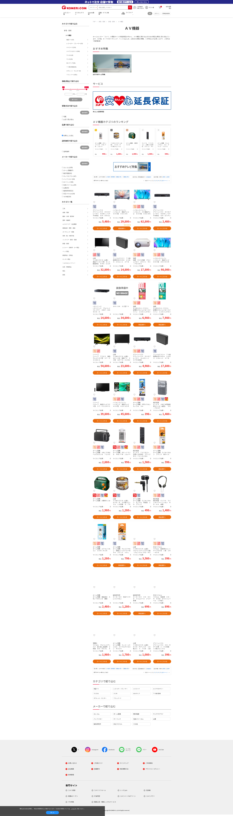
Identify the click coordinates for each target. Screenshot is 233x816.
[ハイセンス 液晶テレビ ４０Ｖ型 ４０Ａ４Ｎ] (122, 195)
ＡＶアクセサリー (158, 689)
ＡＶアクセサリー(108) (73, 51)
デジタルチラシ (79, 13)
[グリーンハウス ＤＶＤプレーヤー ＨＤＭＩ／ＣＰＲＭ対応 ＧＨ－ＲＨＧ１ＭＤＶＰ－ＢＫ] (102, 195)
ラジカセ (96, 693)
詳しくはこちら (142, 2)
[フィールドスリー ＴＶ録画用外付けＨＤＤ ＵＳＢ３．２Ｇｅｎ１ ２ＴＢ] (122, 243)
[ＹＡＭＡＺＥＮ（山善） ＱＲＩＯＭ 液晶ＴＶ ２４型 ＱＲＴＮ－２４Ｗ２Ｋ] (122, 339)
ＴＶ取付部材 (157, 693)
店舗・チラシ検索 (104, 13)
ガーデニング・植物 (68, 232)
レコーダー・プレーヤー (120, 689)
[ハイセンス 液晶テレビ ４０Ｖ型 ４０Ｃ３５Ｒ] (122, 387)
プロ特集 (71, 802)
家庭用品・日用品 (68, 255)
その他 (135, 724)
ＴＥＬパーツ (117, 698)
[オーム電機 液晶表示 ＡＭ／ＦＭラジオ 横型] (102, 580)
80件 (164, 177)
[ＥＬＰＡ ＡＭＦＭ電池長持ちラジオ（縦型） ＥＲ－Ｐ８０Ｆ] (162, 387)
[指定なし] (86, 89)
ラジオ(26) (69, 59)
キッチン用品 (66, 259)
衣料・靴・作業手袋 (68, 236)
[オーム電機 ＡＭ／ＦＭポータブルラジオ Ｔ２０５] (102, 435)
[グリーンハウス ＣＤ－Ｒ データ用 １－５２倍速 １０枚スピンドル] (162, 628)
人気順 (108, 177)
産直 (64, 274)
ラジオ (115, 693)
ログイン (157, 13)
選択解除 (85, 113)
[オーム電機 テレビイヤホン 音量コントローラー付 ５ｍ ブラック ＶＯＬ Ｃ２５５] (122, 532)
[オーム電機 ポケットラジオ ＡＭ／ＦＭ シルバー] (122, 435)
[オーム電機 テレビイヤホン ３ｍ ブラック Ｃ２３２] (162, 435)
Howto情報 (91, 13)
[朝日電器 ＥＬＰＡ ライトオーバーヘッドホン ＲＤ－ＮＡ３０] (162, 483)
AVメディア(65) (70, 63)
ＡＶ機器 (68, 35)
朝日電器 (136, 714)
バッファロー (98, 719)
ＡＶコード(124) (71, 47)
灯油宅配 (97, 796)
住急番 (148, 790)
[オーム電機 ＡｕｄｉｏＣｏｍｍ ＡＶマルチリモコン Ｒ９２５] (122, 628)
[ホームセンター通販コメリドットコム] (74, 9)
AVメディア (136, 693)
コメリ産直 (71, 790)
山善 (154, 719)
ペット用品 (66, 251)
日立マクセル (117, 724)
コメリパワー (150, 796)
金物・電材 (66, 212)
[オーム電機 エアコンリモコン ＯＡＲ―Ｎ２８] (102, 532)
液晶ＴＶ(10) (70, 39)
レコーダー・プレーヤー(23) (74, 43)
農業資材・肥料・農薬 (69, 228)
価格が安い (119, 177)
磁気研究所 (97, 724)
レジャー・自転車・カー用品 (71, 247)
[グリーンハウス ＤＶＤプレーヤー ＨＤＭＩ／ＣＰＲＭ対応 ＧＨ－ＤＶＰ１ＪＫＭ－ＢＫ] (162, 195)
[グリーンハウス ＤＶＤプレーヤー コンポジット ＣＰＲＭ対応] (142, 339)
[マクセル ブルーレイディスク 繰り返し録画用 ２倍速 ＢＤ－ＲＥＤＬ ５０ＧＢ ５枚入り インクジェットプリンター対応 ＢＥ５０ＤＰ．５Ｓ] (102, 628)
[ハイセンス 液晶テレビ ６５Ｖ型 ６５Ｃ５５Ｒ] (162, 243)
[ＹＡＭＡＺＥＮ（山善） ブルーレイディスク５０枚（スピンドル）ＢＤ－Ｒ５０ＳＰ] (142, 532)
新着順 (113, 177)
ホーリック (117, 719)
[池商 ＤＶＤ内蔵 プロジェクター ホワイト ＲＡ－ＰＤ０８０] (142, 243)
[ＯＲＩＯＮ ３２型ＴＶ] (122, 291)
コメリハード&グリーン (128, 796)
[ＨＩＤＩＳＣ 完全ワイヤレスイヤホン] (122, 580)
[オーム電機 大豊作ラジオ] (102, 483)
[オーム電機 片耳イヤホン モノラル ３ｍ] (142, 387)
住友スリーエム (138, 719)
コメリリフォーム (100, 790)
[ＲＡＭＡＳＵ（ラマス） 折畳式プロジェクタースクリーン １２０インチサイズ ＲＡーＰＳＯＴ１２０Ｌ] (162, 291)
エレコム (96, 714)
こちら (73, 808)
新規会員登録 (166, 13)
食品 (64, 271)
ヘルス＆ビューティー (69, 263)
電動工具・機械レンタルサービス (105, 802)
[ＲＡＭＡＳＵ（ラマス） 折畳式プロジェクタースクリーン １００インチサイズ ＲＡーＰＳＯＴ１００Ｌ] (142, 291)
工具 (64, 208)
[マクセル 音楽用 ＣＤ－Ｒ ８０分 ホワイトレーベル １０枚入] (162, 580)
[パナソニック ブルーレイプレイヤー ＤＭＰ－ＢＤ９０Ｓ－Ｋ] (102, 291)
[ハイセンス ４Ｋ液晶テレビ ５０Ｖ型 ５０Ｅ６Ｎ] (142, 195)
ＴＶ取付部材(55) (71, 67)
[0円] (63, 89)
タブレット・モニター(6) (73, 71)
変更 (150, 13)
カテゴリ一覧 (67, 13)
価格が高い (127, 177)
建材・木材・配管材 (68, 216)
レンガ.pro (123, 790)
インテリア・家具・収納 (70, 239)
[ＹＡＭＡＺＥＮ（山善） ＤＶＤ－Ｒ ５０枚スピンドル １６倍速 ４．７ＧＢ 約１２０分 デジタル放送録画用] (122, 483)
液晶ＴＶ (96, 689)
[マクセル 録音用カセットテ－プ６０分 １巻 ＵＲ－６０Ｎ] (162, 532)
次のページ (165, 180)
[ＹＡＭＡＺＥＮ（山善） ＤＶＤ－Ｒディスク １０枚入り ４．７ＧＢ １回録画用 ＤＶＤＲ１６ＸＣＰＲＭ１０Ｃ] (142, 628)
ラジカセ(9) (69, 55)
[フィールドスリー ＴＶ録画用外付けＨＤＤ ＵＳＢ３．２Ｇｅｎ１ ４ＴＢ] (162, 339)
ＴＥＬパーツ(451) (71, 74)
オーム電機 (117, 714)
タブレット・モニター (100, 698)
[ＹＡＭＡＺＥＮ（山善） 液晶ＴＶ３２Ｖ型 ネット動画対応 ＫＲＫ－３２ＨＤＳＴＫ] (102, 243)
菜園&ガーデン (73, 796)
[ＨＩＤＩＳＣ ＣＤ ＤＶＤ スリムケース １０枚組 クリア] (142, 580)
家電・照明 (67, 30)
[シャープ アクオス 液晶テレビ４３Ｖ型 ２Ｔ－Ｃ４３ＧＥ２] (102, 339)
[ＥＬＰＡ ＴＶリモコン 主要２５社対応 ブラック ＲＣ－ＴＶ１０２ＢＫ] (142, 435)
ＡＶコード (136, 689)
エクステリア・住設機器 (70, 224)
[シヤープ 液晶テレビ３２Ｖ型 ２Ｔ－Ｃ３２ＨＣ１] (102, 387)
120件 (168, 177)
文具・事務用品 (67, 267)
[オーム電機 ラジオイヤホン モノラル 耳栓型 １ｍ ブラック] (142, 483)
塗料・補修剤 (66, 220)
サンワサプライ (158, 714)
